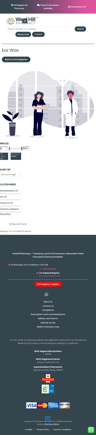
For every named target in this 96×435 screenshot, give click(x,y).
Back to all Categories (16, 59)
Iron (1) (3, 197)
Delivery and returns (48, 318)
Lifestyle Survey (48, 322)
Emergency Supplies (49, 284)
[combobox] (10, 174)
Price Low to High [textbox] (8, 174)
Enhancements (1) (9, 190)
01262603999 (49, 269)
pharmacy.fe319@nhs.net (49, 276)
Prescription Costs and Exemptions (48, 314)
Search (80, 29)
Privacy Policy (43, 429)
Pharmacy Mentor (52, 424)
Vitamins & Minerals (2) (9, 209)
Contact (38, 34)
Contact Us (48, 306)
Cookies (28, 429)
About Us (48, 301)
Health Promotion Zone (48, 327)
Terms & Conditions (62, 429)
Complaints (48, 310)
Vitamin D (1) (6, 203)
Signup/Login (23, 34)
